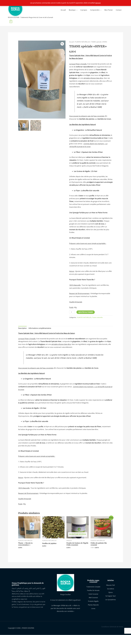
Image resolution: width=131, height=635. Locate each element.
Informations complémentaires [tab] (40, 328)
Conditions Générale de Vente (112, 627)
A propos (83, 10)
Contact (119, 10)
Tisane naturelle (97, 317)
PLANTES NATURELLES (82, 42)
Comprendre (94, 10)
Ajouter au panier (85, 312)
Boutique (72, 10)
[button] (62, 44)
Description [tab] (22, 328)
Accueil (63, 10)
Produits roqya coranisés (93, 581)
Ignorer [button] (98, 3)
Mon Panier (108, 10)
